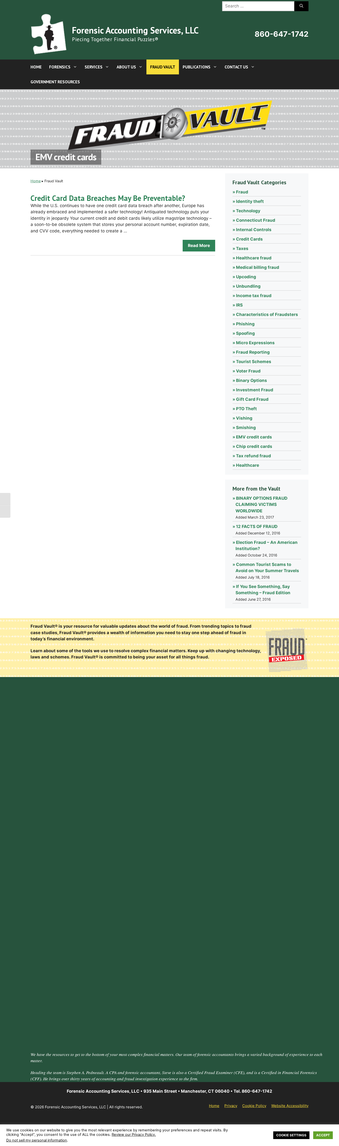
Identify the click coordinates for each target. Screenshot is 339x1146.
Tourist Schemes (253, 361)
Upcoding (246, 276)
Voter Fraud (248, 371)
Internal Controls (253, 229)
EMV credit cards (254, 436)
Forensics (59, 67)
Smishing (246, 427)
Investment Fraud (254, 389)
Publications (196, 67)
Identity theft (250, 201)
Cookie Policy (254, 1105)
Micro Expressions (255, 342)
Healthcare (247, 465)
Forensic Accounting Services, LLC (135, 30)
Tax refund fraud (253, 455)
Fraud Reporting (253, 352)
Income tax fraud (253, 295)
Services (93, 67)
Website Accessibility (289, 1105)
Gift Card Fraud (252, 399)
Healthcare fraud (253, 257)
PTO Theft (246, 408)
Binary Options (251, 380)
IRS (239, 305)
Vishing (244, 418)
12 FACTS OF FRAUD (256, 526)
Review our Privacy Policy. (134, 1134)
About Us (126, 67)
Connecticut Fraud (255, 220)
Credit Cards (249, 239)
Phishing (245, 323)
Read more (199, 245)
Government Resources (55, 82)
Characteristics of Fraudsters (267, 314)
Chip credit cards (254, 446)
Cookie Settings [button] (291, 1135)
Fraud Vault (162, 67)
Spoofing (245, 333)
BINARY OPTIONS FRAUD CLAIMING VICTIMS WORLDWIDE (261, 504)
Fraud (242, 191)
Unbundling (248, 286)
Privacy (230, 1105)
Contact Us (236, 67)
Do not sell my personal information (36, 1140)
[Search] (301, 6)
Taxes (242, 248)
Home (36, 67)
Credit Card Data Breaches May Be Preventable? (108, 198)
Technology (248, 210)
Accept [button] (323, 1135)
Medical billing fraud (257, 267)
